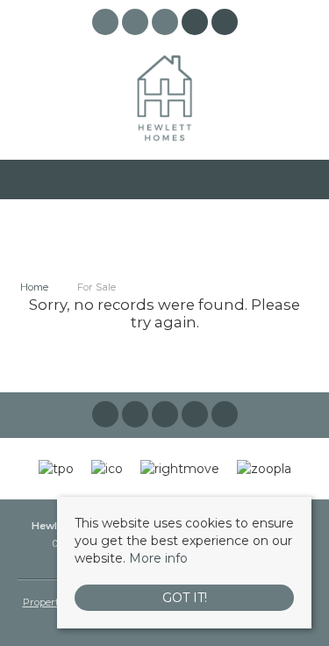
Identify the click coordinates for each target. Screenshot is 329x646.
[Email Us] (195, 22)
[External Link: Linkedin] (167, 24)
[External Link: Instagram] (137, 24)
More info (158, 558)
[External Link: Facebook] (107, 24)
